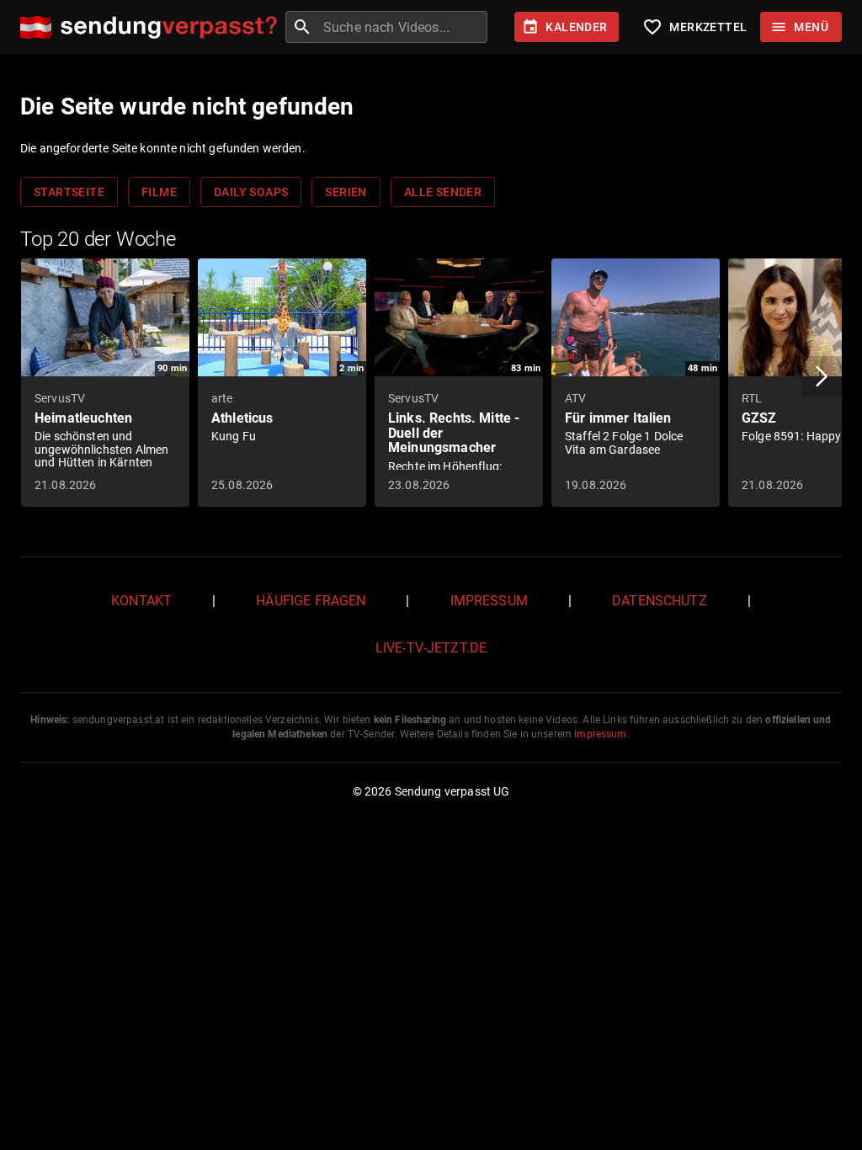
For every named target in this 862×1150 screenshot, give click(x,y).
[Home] (152, 27)
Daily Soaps (251, 192)
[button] (821, 376)
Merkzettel (694, 27)
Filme (159, 192)
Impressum (489, 601)
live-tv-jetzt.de (431, 648)
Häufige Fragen (310, 601)
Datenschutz (659, 601)
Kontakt (141, 601)
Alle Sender (443, 192)
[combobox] (403, 27)
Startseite (69, 192)
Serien (345, 192)
